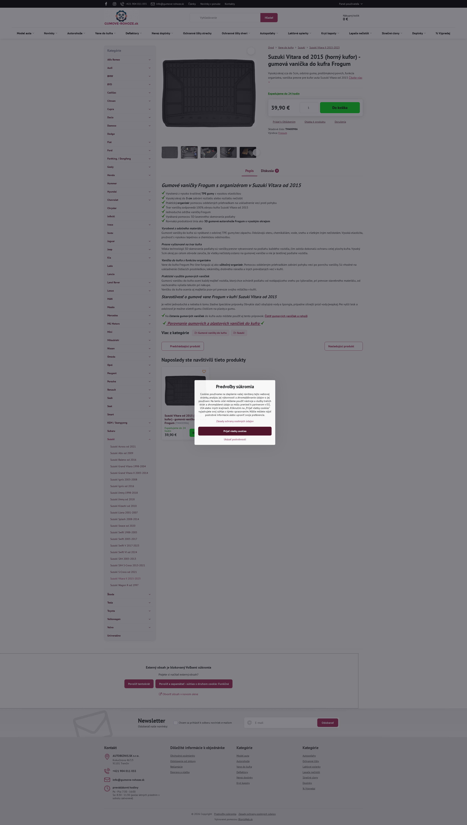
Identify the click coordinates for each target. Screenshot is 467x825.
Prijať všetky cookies (234, 431)
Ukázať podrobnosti (235, 439)
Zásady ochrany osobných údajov (235, 421)
